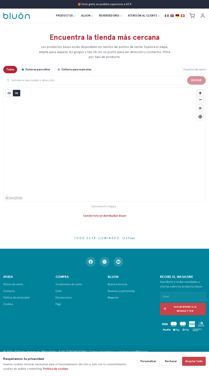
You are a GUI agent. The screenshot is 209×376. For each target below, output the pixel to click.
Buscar (196, 80)
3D (16, 93)
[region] (104, 145)
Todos (10, 69)
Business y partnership (121, 291)
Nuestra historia (117, 284)
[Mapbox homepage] (14, 198)
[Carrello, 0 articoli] (192, 15)
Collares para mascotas (76, 69)
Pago (58, 304)
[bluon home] (16, 16)
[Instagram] (104, 262)
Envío (59, 291)
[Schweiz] (183, 15)
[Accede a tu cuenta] (203, 16)
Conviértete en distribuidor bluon (104, 215)
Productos (64, 15)
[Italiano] (167, 15)
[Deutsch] (177, 15)
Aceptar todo (193, 361)
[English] (172, 15)
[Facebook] (91, 262)
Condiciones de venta (69, 284)
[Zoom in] (200, 93)
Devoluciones (64, 297)
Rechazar (171, 361)
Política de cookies (55, 368)
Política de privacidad (16, 297)
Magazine (113, 297)
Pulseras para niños (38, 69)
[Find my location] (200, 116)
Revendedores (109, 15)
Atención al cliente (142, 15)
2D (9, 93)
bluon (85, 15)
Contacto (9, 291)
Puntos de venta (13, 284)
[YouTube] (118, 262)
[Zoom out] (200, 99)
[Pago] (183, 326)
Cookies (8, 304)
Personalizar (148, 361)
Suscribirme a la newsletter (185, 308)
